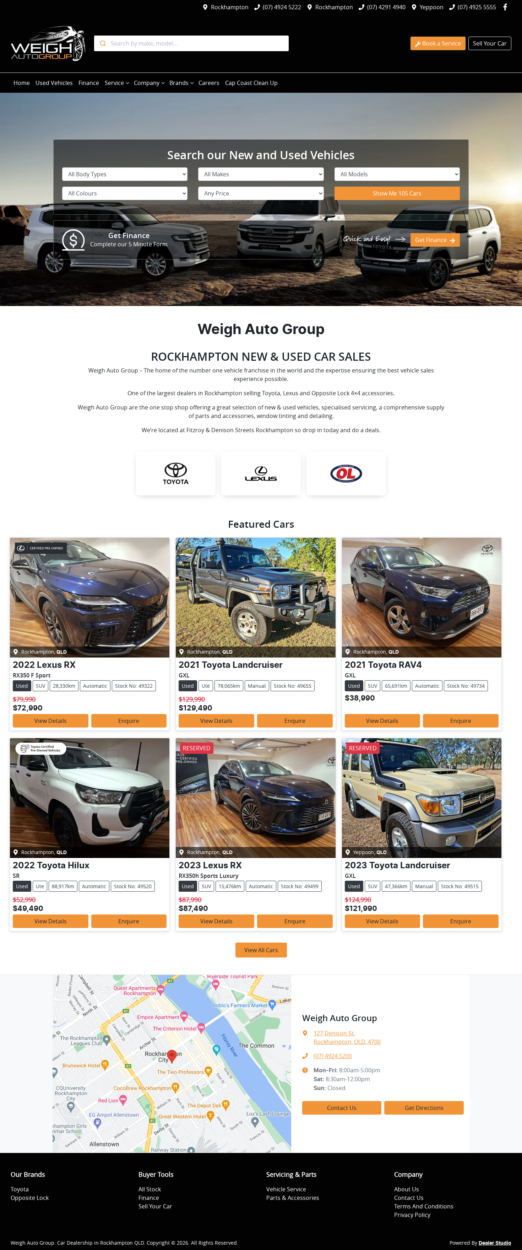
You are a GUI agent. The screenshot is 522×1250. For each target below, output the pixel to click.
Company (146, 83)
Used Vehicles (54, 83)
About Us (406, 1189)
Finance (88, 83)
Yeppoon (432, 7)
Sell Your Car (490, 43)
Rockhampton (230, 7)
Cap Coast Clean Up (251, 83)
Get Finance (431, 240)
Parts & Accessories (292, 1198)
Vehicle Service (286, 1189)
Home (21, 83)
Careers (209, 83)
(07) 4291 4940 (386, 7)
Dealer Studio (495, 1243)
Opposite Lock (30, 1198)
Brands (179, 83)
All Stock (149, 1189)
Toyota (20, 1189)
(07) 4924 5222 (282, 7)
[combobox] (191, 43)
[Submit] (102, 43)
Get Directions (424, 1108)
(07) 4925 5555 (477, 7)
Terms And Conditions (423, 1206)
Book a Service (441, 43)
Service (114, 83)
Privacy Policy (412, 1215)
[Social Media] (506, 7)
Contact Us (342, 1108)
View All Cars (261, 950)
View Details (50, 721)
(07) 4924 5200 (333, 1056)
